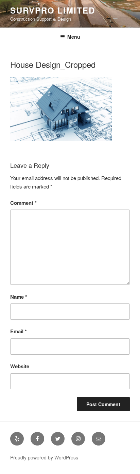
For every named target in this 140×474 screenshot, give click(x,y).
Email (18, 331)
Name (18, 296)
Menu (73, 36)
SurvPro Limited (52, 10)
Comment (23, 202)
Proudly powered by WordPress (44, 457)
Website (19, 366)
